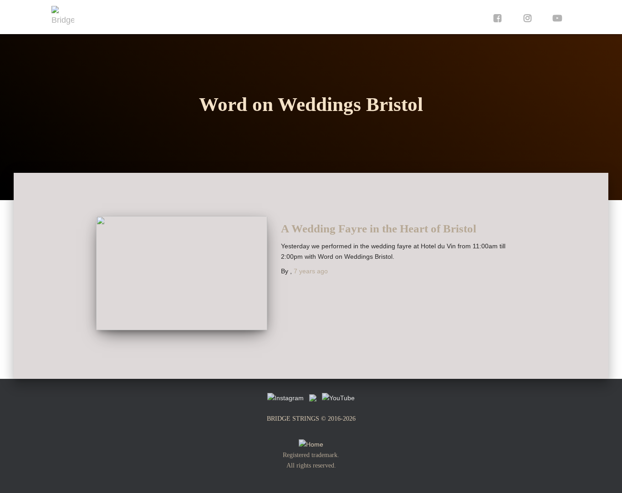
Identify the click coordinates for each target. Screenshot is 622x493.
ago (311, 271)
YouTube (555, 17)
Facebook (495, 17)
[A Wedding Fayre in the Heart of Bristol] (181, 273)
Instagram (525, 17)
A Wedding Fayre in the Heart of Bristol (378, 228)
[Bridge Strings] (63, 17)
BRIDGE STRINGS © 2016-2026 (311, 418)
